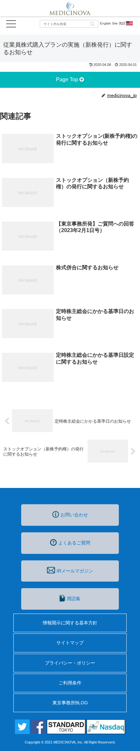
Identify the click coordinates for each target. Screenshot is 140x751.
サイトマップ (70, 642)
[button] (92, 23)
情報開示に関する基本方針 (70, 622)
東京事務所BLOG (70, 702)
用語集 (73, 598)
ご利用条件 (70, 682)
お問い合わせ (74, 514)
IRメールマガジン (75, 570)
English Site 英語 (112, 23)
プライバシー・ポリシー (70, 662)
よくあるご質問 (74, 542)
